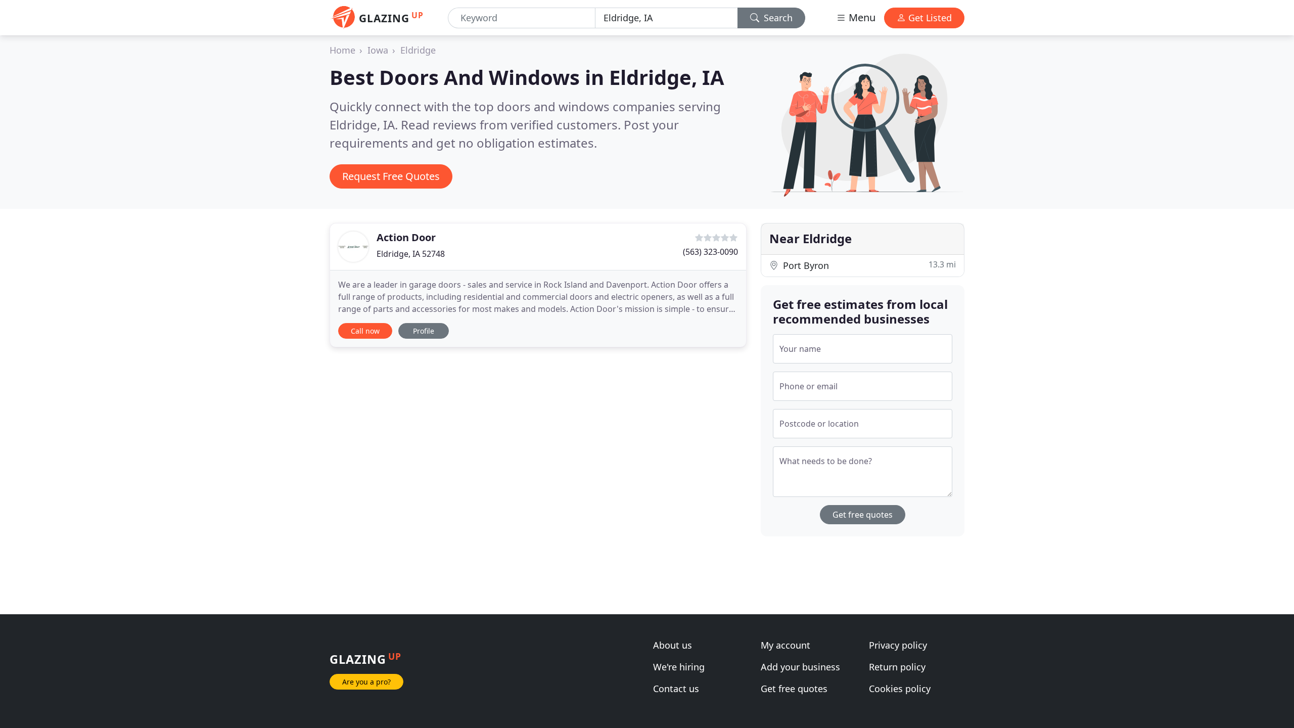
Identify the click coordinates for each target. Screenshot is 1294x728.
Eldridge (418, 50)
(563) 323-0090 (710, 251)
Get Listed (929, 18)
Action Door (406, 237)
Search (777, 18)
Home (342, 50)
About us (672, 645)
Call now (365, 331)
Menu (860, 17)
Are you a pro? (366, 682)
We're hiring (679, 667)
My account (785, 645)
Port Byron (868, 265)
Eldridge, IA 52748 (411, 253)
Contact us (676, 688)
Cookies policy (900, 688)
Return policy (897, 667)
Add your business (800, 667)
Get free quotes (863, 514)
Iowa (377, 50)
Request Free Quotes (391, 176)
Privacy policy (898, 645)
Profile (423, 331)
